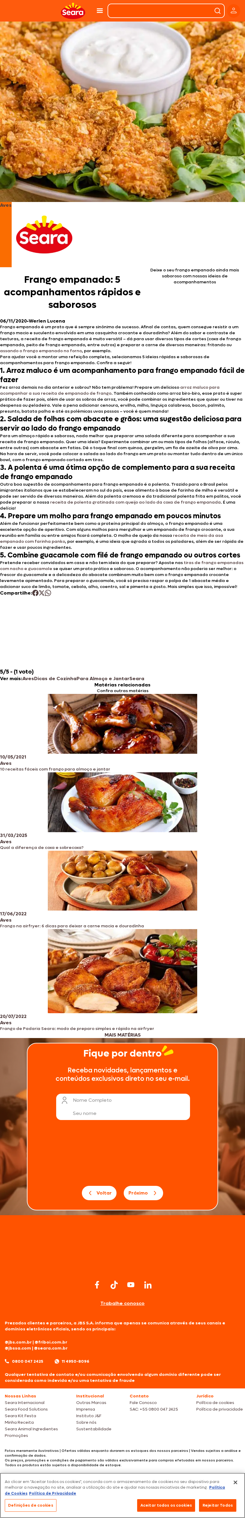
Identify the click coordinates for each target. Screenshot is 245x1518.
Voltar (104, 1193)
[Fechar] (235, 1482)
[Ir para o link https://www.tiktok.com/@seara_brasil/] (114, 1285)
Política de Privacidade (52, 1493)
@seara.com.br (51, 1348)
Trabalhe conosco (122, 1303)
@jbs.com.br (18, 1342)
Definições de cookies (30, 1505)
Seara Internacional (25, 1402)
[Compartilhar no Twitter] (42, 593)
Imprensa (85, 1409)
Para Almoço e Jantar (102, 678)
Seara (136, 678)
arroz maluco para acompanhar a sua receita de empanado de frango (110, 390)
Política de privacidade (219, 1409)
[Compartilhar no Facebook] (35, 593)
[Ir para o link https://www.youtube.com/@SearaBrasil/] (130, 1284)
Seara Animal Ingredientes (31, 1429)
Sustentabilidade (93, 1429)
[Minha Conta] (233, 11)
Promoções (16, 1435)
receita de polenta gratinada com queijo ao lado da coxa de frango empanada (135, 502)
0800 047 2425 (27, 1361)
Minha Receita (19, 1422)
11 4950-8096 (75, 1361)
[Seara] (73, 11)
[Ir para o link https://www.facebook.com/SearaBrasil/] (97, 1284)
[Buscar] (217, 11)
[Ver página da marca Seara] (44, 234)
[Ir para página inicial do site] (122, 1267)
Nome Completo (92, 1100)
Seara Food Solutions (26, 1409)
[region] (122, 1495)
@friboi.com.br (51, 1342)
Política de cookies (215, 1402)
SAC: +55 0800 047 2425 (154, 1409)
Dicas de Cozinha (55, 678)
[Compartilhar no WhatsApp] (48, 593)
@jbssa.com (18, 1348)
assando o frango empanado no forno (41, 351)
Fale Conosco (143, 1402)
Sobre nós (86, 1422)
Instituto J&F (88, 1416)
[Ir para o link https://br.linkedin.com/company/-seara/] (147, 1284)
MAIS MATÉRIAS (123, 1035)
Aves (28, 678)
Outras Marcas (91, 1402)
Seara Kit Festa (20, 1416)
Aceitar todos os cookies (166, 1505)
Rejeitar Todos (218, 1505)
